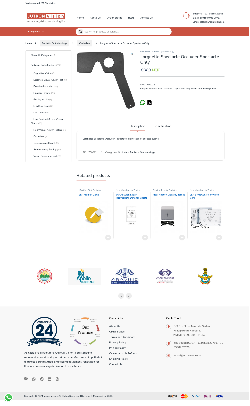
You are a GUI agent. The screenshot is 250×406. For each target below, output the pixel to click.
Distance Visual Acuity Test (50, 80)
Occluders (84, 43)
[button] (132, 54)
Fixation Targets (160, 190)
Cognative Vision (44, 73)
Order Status (114, 17)
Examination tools (46, 86)
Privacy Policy (117, 342)
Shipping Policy (118, 359)
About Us (95, 17)
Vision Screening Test (47, 156)
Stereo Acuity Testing (47, 149)
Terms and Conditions (122, 337)
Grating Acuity (43, 99)
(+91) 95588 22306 (212, 13)
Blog (131, 17)
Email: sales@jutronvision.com (208, 21)
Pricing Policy (117, 348)
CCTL (110, 396)
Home (80, 17)
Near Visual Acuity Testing (128, 190)
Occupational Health (46, 143)
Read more (108, 237)
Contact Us (146, 17)
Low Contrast (43, 112)
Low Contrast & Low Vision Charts (47, 121)
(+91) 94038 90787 (210, 17)
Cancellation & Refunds (123, 353)
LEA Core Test (85, 190)
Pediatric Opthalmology (54, 43)
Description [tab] (137, 126)
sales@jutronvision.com (188, 355)
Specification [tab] (162, 126)
